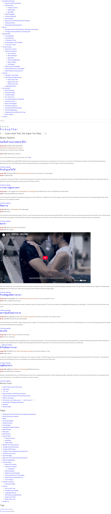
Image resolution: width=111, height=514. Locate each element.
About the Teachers (11, 51)
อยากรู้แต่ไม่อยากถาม (10, 312)
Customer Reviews (10, 16)
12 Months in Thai (10, 40)
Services (5, 73)
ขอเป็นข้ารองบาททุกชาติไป (13, 141)
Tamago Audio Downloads (11, 447)
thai (12, 509)
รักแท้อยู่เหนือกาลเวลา (10, 294)
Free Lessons (6, 88)
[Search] (1, 124)
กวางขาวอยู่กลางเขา (10, 187)
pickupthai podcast (4, 509)
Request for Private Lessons (11, 445)
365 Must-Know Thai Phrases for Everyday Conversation (21, 29)
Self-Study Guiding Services (13, 77)
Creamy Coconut (13, 7)
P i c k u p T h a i (8, 129)
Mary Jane (11, 58)
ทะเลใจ (3, 330)
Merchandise (6, 34)
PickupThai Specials (11, 106)
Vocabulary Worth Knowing (13, 108)
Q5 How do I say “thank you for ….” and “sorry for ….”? (19, 400)
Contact (5, 116)
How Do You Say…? (10, 101)
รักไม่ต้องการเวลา (8, 347)
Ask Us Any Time (13, 79)
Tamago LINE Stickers (9, 449)
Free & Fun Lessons (8, 482)
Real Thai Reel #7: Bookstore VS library (14, 393)
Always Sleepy (7, 406)
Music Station (9, 114)
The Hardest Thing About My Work (13, 402)
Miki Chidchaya (12, 55)
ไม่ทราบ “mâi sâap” (8, 398)
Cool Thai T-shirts (10, 44)
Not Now (5, 404)
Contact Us (6, 501)
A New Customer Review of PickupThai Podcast (17, 396)
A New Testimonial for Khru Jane (12, 387)
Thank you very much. (9, 453)
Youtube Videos (9, 95)
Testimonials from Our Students (14, 68)
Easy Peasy (6, 389)
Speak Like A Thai (13, 82)
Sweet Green (11, 10)
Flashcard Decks (10, 23)
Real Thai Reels (9, 90)
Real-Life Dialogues (11, 103)
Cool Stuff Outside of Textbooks (14, 99)
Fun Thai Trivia (9, 97)
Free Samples (9, 18)
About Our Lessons (10, 49)
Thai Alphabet (9, 36)
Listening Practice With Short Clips (15, 112)
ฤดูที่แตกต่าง (6, 365)
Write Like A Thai (13, 84)
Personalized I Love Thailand (13, 42)
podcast (9, 509)
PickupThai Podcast (8, 1)
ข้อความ (4, 205)
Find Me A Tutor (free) (11, 75)
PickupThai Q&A (10, 92)
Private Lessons (7, 47)
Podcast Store (9, 5)
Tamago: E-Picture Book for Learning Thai (17, 31)
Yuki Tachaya (12, 53)
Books (4, 27)
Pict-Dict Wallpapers (11, 110)
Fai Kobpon (11, 64)
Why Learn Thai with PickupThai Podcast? (17, 20)
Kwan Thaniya (12, 62)
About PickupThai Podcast (13, 3)
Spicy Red (10, 12)
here (29, 157)
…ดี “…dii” (5, 391)
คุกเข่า (3, 223)
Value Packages (9, 14)
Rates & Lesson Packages (12, 66)
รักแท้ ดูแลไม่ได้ (7, 169)
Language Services (10, 86)
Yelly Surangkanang (14, 60)
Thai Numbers (9, 38)
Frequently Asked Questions (13, 25)
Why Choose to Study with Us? (14, 71)
